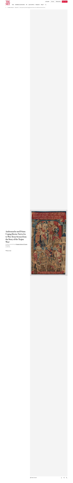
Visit (13, 4)
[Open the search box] (46, 5)
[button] (48, 243)
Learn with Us (31, 4)
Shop (42, 4)
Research (38, 4)
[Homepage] (8, 3)
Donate (52, 1)
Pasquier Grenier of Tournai (21, 244)
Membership (58, 1)
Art (26, 4)
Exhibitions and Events (20, 4)
